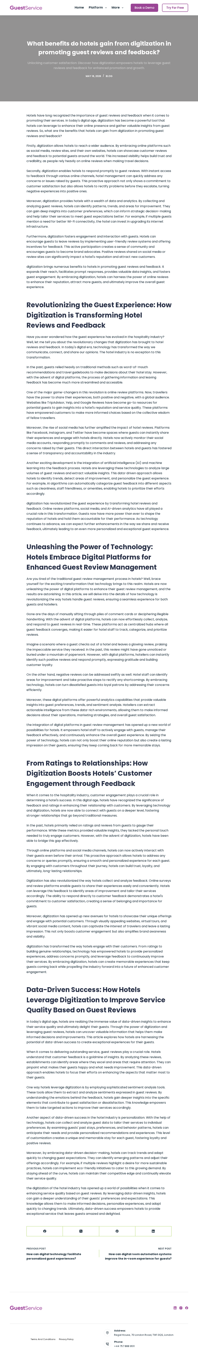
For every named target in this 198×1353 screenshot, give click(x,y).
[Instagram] (180, 1307)
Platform (96, 7)
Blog (109, 76)
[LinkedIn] (153, 1231)
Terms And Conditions (43, 1339)
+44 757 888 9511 (124, 1346)
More (116, 7)
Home (79, 7)
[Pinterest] (117, 1231)
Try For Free (175, 8)
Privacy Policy (66, 1339)
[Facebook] (45, 1231)
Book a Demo (144, 8)
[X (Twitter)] (81, 1231)
